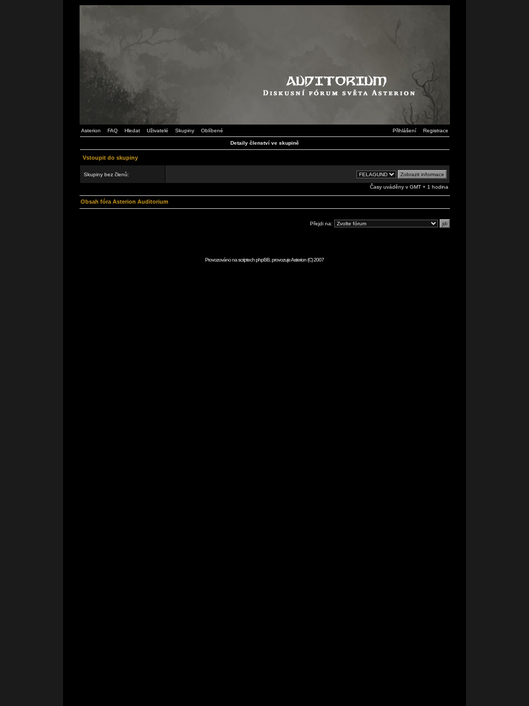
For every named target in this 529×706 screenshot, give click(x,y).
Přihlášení (404, 130)
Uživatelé (157, 130)
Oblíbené (212, 130)
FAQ (112, 130)
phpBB (263, 260)
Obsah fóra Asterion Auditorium (124, 201)
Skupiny (184, 130)
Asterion (91, 130)
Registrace (435, 130)
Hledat (132, 130)
